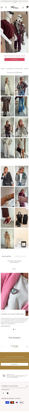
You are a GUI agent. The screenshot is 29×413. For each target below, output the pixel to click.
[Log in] (23, 7)
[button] (27, 346)
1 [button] (13, 50)
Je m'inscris (14, 364)
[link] (14, 346)
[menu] (2, 7)
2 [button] (14, 50)
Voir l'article (5, 326)
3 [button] (16, 50)
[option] (14, 32)
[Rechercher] (6, 7)
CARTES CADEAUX (20, 256)
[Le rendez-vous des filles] (14, 32)
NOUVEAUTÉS (6, 256)
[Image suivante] (26, 375)
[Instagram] (7, 393)
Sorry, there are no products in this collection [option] (15, 261)
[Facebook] (3, 393)
